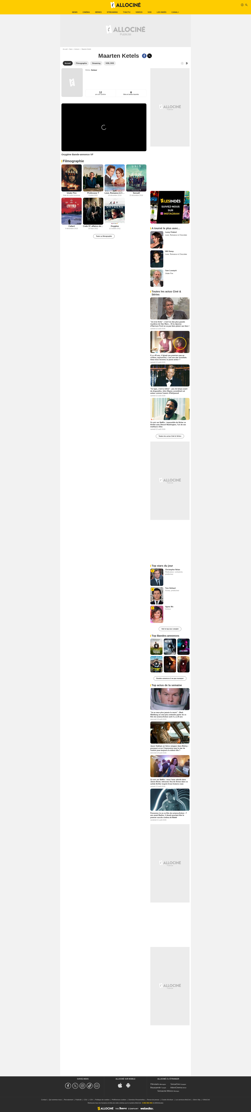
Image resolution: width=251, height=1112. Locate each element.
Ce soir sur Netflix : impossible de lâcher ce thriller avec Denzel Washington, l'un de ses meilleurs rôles (168, 424)
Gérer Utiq (196, 1100)
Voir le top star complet (170, 629)
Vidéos (139, 12)
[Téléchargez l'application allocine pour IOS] (121, 1085)
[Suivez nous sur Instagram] (82, 1086)
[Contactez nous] (97, 1086)
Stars (71, 49)
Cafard (72, 226)
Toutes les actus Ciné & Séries (170, 436)
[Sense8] (136, 177)
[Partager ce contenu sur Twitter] (149, 56)
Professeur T (93, 193)
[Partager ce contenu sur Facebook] (144, 56)
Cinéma (86, 12)
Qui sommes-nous (55, 1100)
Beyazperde (155, 1087)
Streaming (112, 12)
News (74, 12)
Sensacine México (165, 1091)
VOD (150, 12)
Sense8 (136, 193)
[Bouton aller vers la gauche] (182, 63)
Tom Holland (170, 588)
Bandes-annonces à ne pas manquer (170, 678)
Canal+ (175, 12)
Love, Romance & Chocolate (115, 193)
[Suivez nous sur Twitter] (75, 1086)
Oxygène (115, 226)
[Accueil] (125, 5)
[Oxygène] (115, 211)
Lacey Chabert (171, 232)
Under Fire (71, 193)
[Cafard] (71, 211)
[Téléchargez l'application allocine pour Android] (129, 1085)
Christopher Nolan (172, 570)
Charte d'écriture (167, 1100)
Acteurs (76, 49)
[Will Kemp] (156, 259)
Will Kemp (169, 251)
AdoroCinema (176, 1087)
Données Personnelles (137, 1100)
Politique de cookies (102, 1100)
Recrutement (68, 1100)
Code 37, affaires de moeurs (93, 226)
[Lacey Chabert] (156, 239)
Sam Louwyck (171, 271)
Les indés (161, 12)
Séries (98, 12)
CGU (85, 1100)
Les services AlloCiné (183, 1100)
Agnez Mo (169, 607)
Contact (44, 1100)
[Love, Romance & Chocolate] (115, 177)
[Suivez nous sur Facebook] (68, 1086)
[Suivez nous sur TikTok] (90, 1086)
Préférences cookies (119, 1100)
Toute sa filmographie (104, 236)
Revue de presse (153, 1100)
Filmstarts (154, 1084)
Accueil (65, 49)
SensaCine (175, 1084)
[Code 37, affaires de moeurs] (93, 211)
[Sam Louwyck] (156, 278)
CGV (91, 1100)
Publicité (78, 1100)
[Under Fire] (71, 177)
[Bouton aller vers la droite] (186, 63)
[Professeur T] (93, 177)
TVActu (126, 12)
